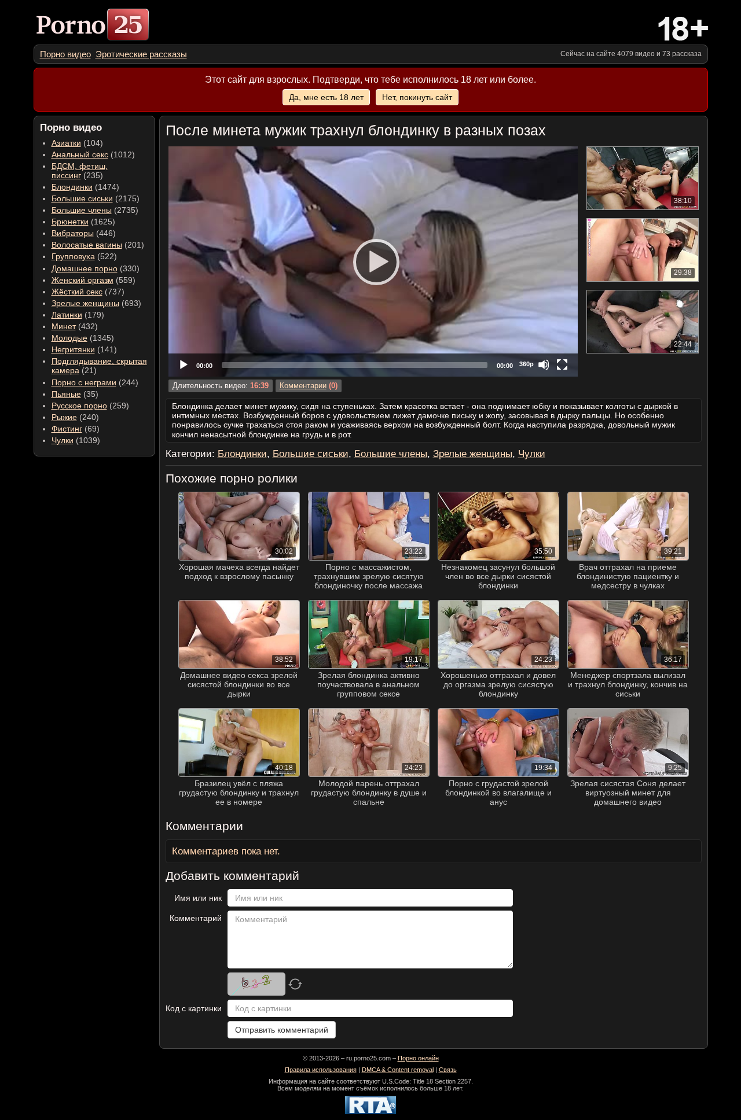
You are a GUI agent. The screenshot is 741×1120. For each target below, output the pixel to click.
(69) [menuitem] (76, 428)
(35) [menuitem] (75, 394)
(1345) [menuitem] (83, 337)
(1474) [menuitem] (85, 186)
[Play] (373, 261)
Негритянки (73, 349)
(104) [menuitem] (77, 143)
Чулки (63, 440)
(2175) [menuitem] (96, 198)
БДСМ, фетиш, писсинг (80, 170)
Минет (64, 326)
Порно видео (65, 54)
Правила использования (321, 1069)
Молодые (69, 337)
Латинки (67, 314)
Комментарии (303, 386)
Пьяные (66, 394)
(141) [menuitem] (84, 349)
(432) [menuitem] (75, 326)
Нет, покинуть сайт (417, 97)
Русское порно (79, 405)
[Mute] (543, 364)
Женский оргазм (82, 280)
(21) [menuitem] (99, 365)
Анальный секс (80, 154)
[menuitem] (65, 54)
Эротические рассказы (141, 54)
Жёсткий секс (77, 291)
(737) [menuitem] (88, 291)
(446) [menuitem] (84, 233)
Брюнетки (70, 221)
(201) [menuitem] (98, 244)
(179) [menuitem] (78, 314)
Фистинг (67, 428)
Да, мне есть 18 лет (326, 97)
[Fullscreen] (562, 364)
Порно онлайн (418, 1058)
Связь (448, 1069)
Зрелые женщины (85, 303)
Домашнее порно (85, 268)
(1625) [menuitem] (83, 221)
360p (526, 363)
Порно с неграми (84, 382)
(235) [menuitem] (80, 170)
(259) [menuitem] (90, 405)
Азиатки (66, 143)
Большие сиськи (82, 198)
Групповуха (73, 256)
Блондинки (72, 186)
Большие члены (82, 210)
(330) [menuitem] (96, 268)
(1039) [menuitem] (76, 440)
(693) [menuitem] (96, 303)
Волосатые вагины (87, 244)
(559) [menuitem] (93, 280)
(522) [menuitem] (84, 256)
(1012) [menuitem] (93, 154)
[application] (373, 261)
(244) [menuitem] (95, 382)
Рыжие (64, 417)
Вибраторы (73, 233)
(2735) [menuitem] (95, 210)
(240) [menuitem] (75, 417)
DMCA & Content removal (398, 1069)
